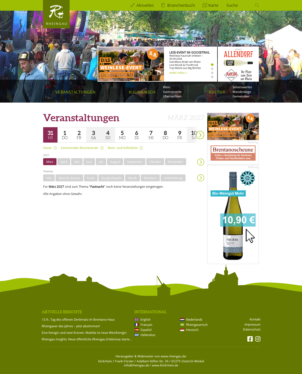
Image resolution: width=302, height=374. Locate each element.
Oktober (155, 162)
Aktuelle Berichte (62, 312)
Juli (101, 162)
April (63, 162)
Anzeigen (200, 177)
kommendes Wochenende (79, 148)
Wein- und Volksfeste (122, 148)
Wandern (150, 178)
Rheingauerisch (197, 325)
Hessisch (192, 330)
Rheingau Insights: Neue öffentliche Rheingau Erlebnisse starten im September (87, 339)
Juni (89, 162)
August (115, 162)
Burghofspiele (111, 178)
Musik (132, 178)
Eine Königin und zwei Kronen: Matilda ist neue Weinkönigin (84, 333)
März (49, 162)
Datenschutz (252, 329)
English (146, 319)
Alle (49, 178)
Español (146, 330)
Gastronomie (172, 92)
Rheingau (57, 24)
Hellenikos (148, 335)
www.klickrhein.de (165, 365)
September (134, 162)
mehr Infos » (178, 73)
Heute (47, 148)
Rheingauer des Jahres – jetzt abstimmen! (71, 326)
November (175, 162)
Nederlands (194, 319)
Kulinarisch (142, 92)
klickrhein (105, 361)
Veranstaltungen (75, 92)
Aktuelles (145, 5)
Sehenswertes (242, 87)
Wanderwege (242, 92)
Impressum (252, 324)
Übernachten (172, 96)
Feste (91, 178)
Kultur (217, 92)
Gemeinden (241, 96)
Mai (77, 162)
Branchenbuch (181, 5)
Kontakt (255, 319)
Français (146, 325)
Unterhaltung (173, 178)
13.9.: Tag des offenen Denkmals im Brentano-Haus (78, 319)
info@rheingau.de (136, 365)
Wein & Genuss (69, 178)
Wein (166, 87)
